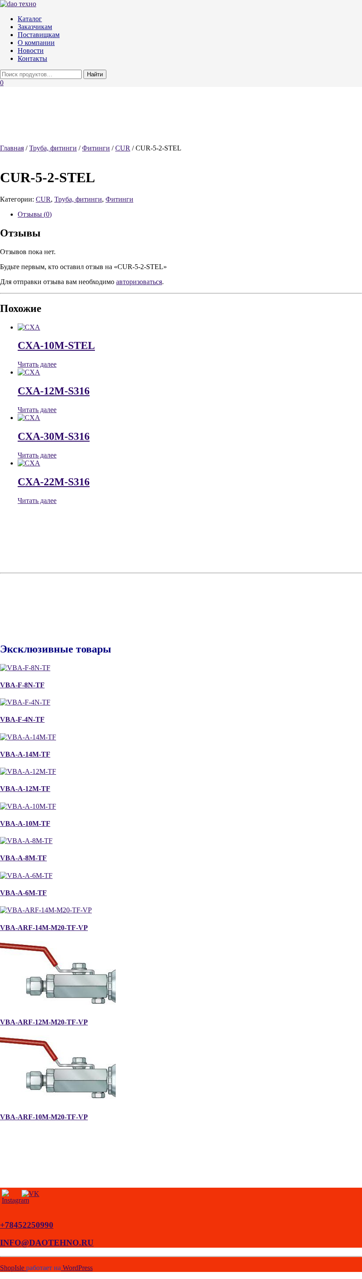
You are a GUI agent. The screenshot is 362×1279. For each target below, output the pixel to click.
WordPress (77, 1267)
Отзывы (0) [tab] (35, 214)
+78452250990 (26, 1225)
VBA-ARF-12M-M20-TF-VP (44, 1022)
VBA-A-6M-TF (23, 892)
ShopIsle (13, 1267)
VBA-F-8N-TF (22, 685)
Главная (12, 148)
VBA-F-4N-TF (22, 719)
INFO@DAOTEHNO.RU (47, 1242)
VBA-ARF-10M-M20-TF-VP (44, 1117)
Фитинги (96, 148)
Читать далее (37, 364)
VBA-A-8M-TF (23, 858)
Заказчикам (35, 26)
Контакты (32, 58)
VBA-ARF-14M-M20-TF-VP (44, 927)
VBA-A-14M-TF (25, 754)
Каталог (30, 19)
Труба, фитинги (53, 148)
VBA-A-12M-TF (25, 788)
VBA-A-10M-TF (25, 823)
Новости (31, 50)
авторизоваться (139, 281)
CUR (122, 148)
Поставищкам (39, 34)
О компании (36, 42)
